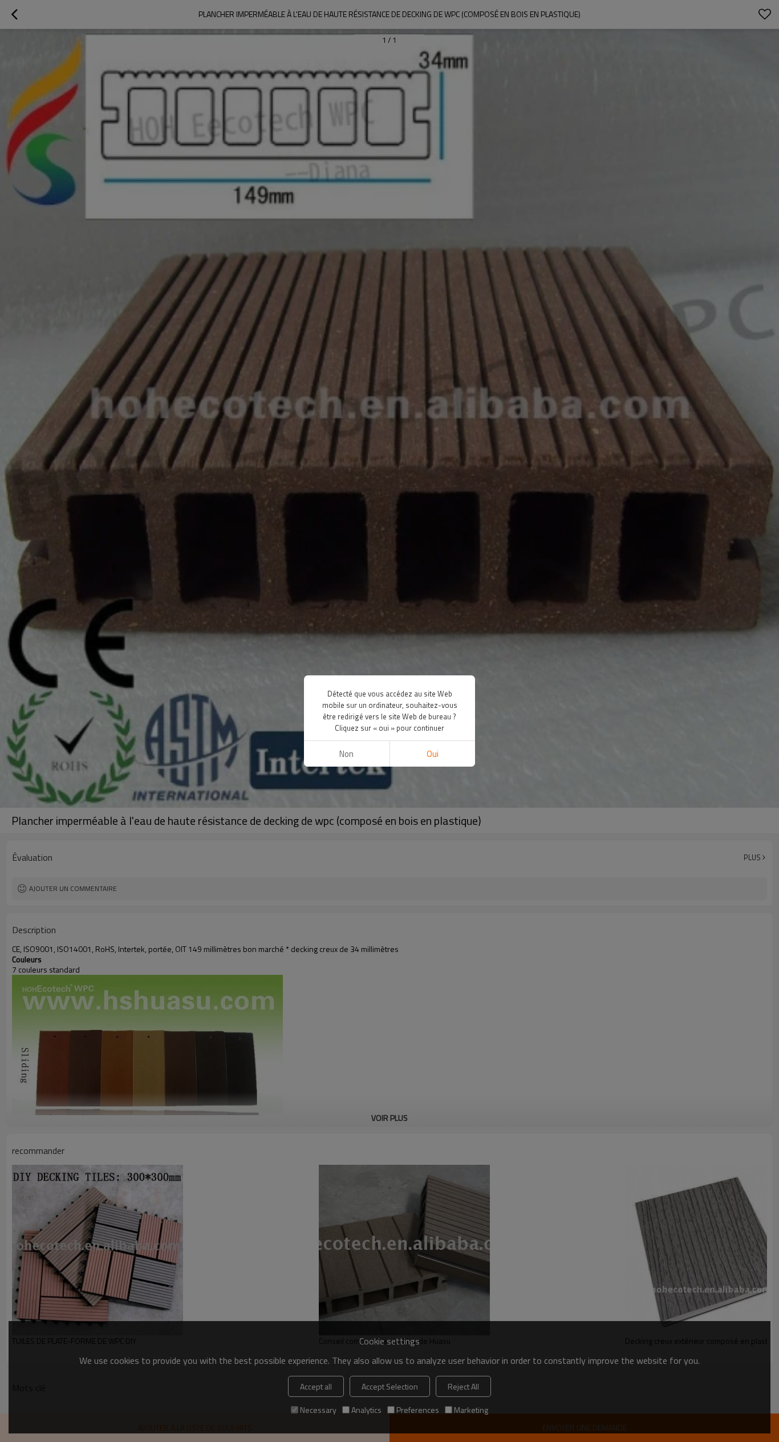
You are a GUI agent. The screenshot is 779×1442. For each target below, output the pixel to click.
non (346, 753)
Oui (433, 753)
